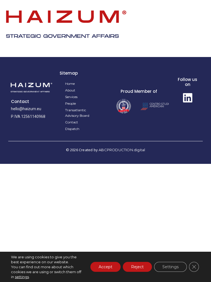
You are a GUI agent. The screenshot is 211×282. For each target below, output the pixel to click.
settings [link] (22, 277)
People (70, 103)
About (70, 90)
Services (71, 97)
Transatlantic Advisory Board (77, 113)
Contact (71, 122)
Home (70, 84)
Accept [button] (105, 266)
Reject (137, 266)
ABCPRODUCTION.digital (122, 150)
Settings (170, 266)
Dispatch (72, 129)
